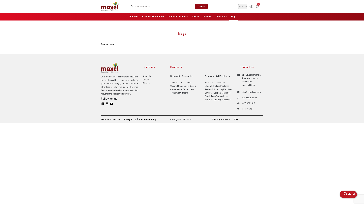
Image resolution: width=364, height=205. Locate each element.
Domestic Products (178, 16)
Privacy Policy (130, 119)
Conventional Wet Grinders (182, 89)
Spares (195, 16)
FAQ (236, 119)
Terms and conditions (110, 119)
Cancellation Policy (147, 119)
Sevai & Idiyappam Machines (217, 93)
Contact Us (221, 16)
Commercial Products (153, 16)
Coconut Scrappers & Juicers (183, 86)
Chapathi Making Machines (217, 86)
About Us (133, 16)
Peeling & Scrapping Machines (218, 89)
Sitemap (146, 83)
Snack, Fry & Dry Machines (216, 96)
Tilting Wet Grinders (179, 93)
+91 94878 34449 (249, 98)
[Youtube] (111, 104)
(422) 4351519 (248, 103)
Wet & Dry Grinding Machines (217, 100)
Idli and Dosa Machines (215, 82)
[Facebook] (103, 104)
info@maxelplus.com (251, 92)
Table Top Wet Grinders (180, 82)
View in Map (247, 109)
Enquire (207, 16)
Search (201, 6)
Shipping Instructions (221, 119)
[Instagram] (107, 104)
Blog (233, 16)
